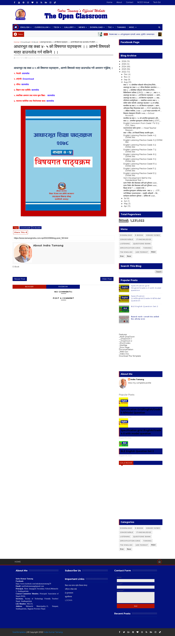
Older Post (107, 279)
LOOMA (68, 600)
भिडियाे (153, 252)
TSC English (126, 252)
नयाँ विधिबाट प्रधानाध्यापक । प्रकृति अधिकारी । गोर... (140, 193)
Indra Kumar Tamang (53, 632)
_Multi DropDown (127, 337)
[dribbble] (37, 2)
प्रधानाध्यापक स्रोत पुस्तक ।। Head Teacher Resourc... (139, 129)
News (82, 27)
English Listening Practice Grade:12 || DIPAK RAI (139, 174)
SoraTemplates (19, 632)
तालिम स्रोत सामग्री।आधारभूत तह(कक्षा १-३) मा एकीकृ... (141, 103)
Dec (126, 74)
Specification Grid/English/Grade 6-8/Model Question (146, 298)
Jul (125, 198)
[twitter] (124, 632)
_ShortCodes (124, 343)
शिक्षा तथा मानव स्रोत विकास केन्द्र (76, 585)
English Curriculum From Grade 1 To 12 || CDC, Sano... (141, 124)
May (126, 203)
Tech (56, 27)
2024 (124, 66)
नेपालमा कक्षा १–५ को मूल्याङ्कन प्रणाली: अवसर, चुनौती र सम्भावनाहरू (122, 34)
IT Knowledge (143, 239)
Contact (129, 2)
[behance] (46, 2)
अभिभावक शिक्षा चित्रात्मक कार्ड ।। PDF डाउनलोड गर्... (142, 108)
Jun (126, 201)
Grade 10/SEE (153, 235)
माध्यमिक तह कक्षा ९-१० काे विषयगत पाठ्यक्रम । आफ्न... (141, 105)
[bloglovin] (32, 2)
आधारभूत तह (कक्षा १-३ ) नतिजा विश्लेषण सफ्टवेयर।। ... (141, 87)
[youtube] (19, 2)
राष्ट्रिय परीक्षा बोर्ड (71, 589)
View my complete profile (139, 383)
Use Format (142, 252)
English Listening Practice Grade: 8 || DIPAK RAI (139, 155)
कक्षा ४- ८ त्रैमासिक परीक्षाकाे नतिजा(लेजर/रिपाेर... (139, 90)
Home (109, 2)
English (25, 27)
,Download (47, 58)
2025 (124, 64)
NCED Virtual (143, 2)
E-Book (35, 42)
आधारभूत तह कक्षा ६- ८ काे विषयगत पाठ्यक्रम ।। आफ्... (141, 98)
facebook (63, 287)
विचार (97, 34)
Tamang (121, 27)
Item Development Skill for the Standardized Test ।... (137, 179)
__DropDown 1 (125, 339)
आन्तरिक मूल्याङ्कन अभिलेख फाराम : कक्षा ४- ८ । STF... (142, 190)
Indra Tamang (137, 379)
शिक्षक (129, 256)
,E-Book (55, 58)
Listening (125, 244)
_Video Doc (124, 354)
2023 (124, 69)
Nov (126, 77)
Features (123, 334)
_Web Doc (123, 352)
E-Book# (36, 228)
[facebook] (14, 2)
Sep (126, 79)
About (119, 2)
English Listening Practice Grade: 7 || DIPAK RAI (139, 150)
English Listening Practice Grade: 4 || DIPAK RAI (139, 136)
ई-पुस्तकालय (69, 593)
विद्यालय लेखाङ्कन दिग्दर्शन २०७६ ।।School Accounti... (138, 114)
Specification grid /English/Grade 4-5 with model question (146, 288)
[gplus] (128, 632)
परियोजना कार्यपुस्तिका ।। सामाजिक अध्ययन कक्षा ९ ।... (141, 100)
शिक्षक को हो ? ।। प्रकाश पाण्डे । (134, 188)
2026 (124, 61)
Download (96, 27)
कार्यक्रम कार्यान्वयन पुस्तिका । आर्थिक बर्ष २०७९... (139, 196)
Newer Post (19, 279)
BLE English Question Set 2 (144, 306)
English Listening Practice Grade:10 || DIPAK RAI (140, 165)
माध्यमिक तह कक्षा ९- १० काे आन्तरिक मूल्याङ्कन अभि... (141, 118)
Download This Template (130, 356)
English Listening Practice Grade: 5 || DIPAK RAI (142, 141)
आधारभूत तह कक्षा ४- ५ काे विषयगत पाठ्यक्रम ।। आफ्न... (142, 95)
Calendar (126, 463)
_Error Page (124, 347)
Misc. (132, 27)
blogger (29, 287)
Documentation (126, 349)
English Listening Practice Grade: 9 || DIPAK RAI (139, 160)
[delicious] (55, 2)
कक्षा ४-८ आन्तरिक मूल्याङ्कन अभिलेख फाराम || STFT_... (142, 121)
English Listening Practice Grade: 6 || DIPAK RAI (139, 146)
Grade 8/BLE (126, 239)
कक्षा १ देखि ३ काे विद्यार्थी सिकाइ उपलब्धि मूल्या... (138, 133)
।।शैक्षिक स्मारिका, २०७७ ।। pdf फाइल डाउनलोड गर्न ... (142, 111)
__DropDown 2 (125, 341)
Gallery (69, 27)
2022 (124, 72)
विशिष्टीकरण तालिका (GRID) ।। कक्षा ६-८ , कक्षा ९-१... (142, 92)
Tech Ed (156, 2)
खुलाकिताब (68, 596)
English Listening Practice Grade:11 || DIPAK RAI (139, 169)
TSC (110, 27)
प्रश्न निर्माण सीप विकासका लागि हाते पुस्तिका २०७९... (140, 183)
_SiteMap (123, 345)
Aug (126, 82)
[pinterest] (23, 2)
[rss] (41, 2)
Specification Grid (130, 248)
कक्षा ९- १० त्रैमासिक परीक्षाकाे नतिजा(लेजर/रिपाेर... (140, 85)
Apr (125, 206)
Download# (25, 228)
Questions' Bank (142, 244)
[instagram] (28, 2)
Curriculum (42, 27)
